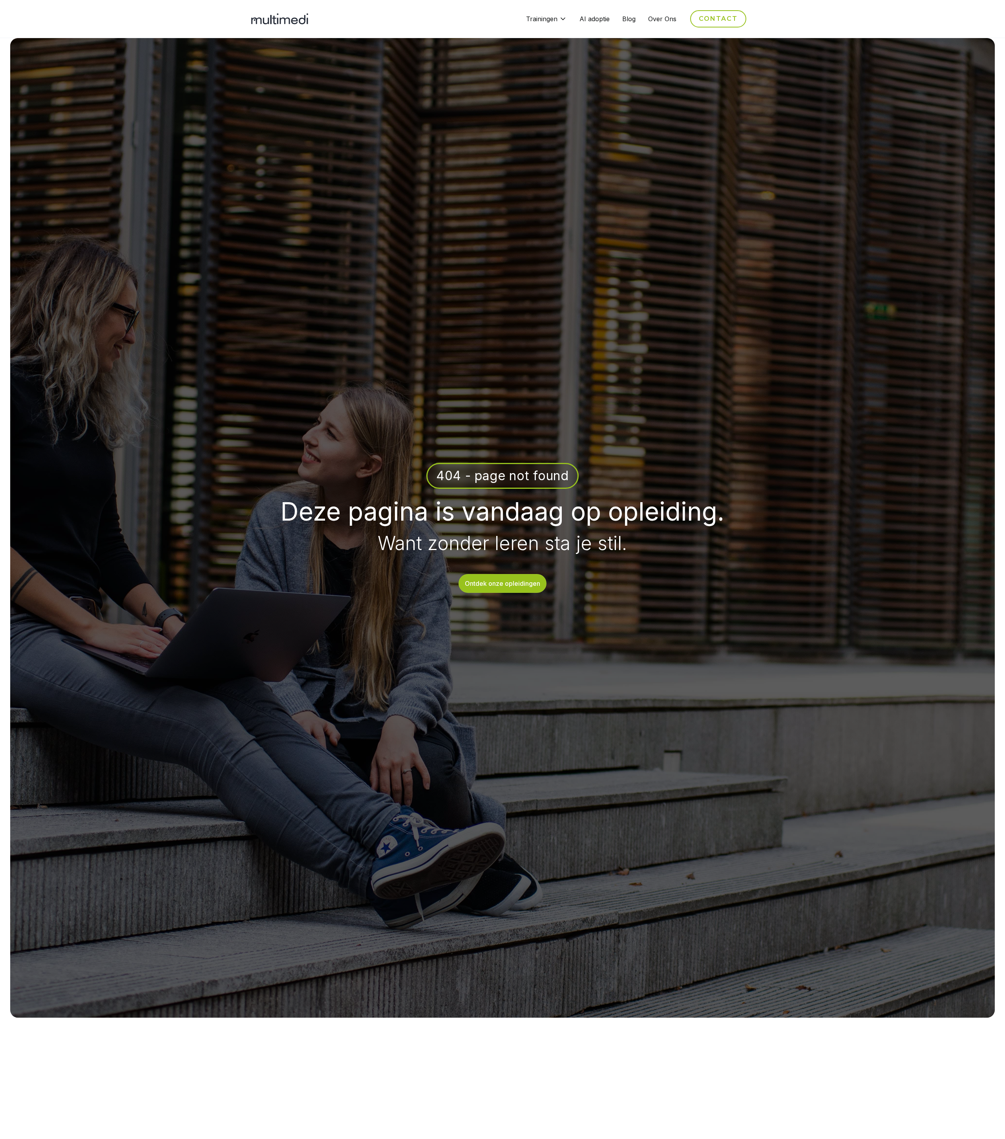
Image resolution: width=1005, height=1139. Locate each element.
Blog (629, 19)
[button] (546, 19)
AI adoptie (594, 19)
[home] (279, 19)
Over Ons (662, 19)
